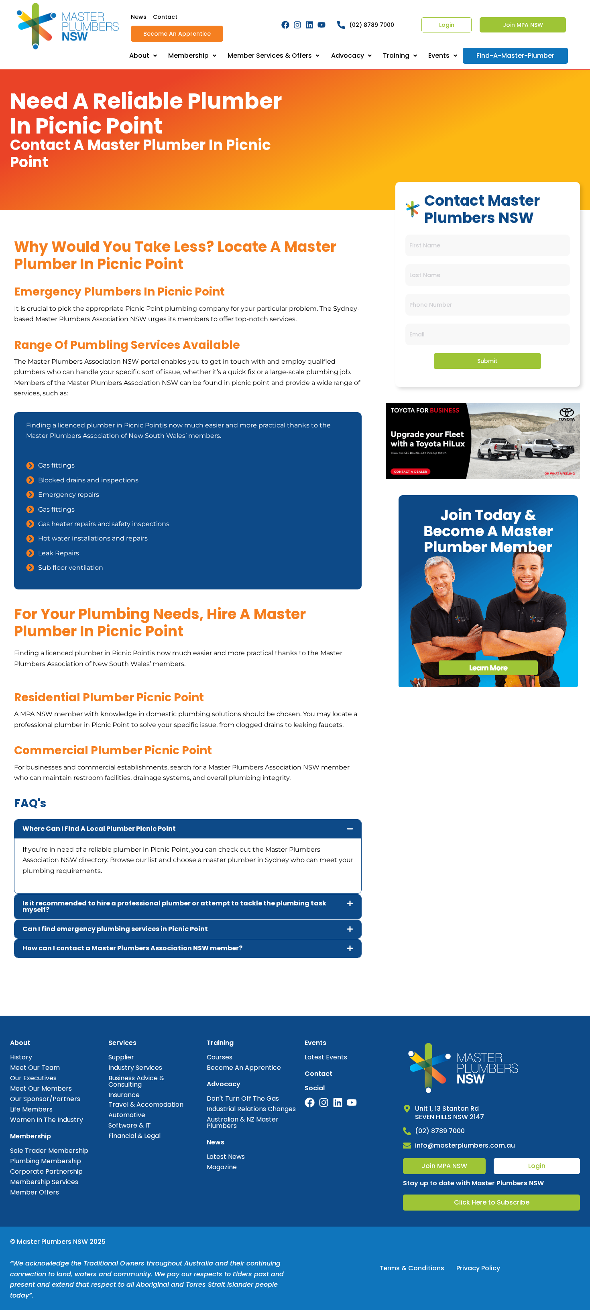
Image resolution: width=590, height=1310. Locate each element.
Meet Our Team (35, 1067)
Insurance (124, 1094)
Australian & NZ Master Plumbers (243, 1122)
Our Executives (33, 1078)
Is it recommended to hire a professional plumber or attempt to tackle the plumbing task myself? (174, 906)
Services (122, 1042)
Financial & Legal (134, 1135)
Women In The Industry (46, 1119)
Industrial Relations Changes (251, 1109)
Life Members (31, 1109)
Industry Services (135, 1067)
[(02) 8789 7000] (407, 1131)
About (139, 55)
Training (396, 55)
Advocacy (347, 55)
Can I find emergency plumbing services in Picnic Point (115, 928)
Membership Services (44, 1181)
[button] (187, 829)
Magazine (222, 1167)
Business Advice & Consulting (136, 1081)
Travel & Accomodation (145, 1104)
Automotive (126, 1115)
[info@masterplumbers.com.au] (407, 1146)
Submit (487, 361)
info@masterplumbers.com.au (465, 1145)
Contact (165, 17)
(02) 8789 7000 (371, 25)
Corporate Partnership (46, 1171)
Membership (188, 55)
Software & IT (129, 1125)
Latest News (226, 1156)
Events (439, 55)
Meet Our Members (41, 1088)
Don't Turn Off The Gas (243, 1098)
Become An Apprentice (177, 34)
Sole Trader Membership (49, 1150)
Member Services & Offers (270, 55)
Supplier (121, 1057)
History (21, 1057)
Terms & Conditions (411, 1268)
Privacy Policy (478, 1268)
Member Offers (34, 1192)
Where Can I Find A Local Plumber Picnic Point (99, 828)
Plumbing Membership (45, 1161)
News (138, 17)
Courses (219, 1057)
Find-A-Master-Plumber (515, 55)
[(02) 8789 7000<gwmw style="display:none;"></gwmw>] (341, 25)
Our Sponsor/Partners (45, 1098)
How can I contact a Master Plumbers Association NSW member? (132, 948)
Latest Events (326, 1057)
